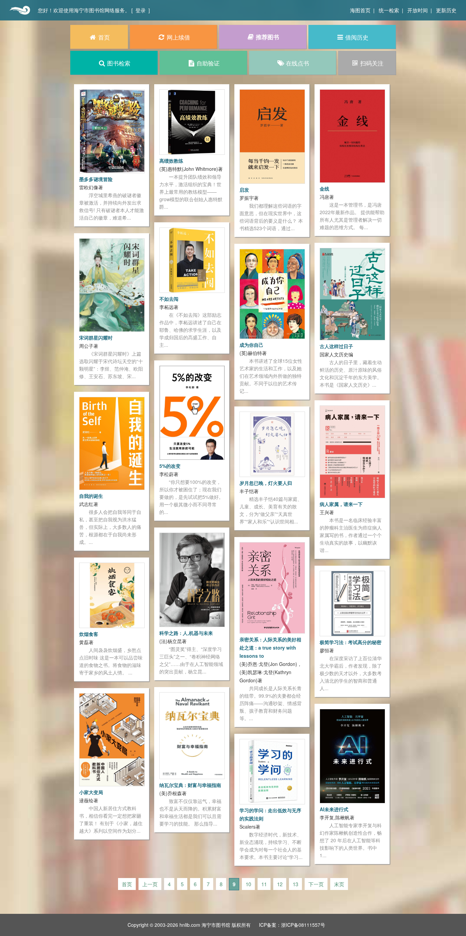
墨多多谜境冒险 (96, 179)
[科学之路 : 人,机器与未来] (192, 579)
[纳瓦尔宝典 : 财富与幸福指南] (192, 734)
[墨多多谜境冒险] (112, 130)
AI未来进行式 (334, 809)
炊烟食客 (88, 633)
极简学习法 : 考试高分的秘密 (350, 642)
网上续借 (178, 37)
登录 (140, 10)
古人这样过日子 (336, 346)
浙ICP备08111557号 (303, 924)
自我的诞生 (91, 495)
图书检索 (118, 63)
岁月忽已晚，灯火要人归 (265, 482)
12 (279, 884)
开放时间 (417, 10)
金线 (324, 188)
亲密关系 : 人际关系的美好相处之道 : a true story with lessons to (270, 647)
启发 (244, 189)
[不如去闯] (192, 259)
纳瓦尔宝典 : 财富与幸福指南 (190, 785)
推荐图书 (267, 37)
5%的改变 (169, 465)
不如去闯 (168, 298)
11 (264, 884)
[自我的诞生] (112, 442)
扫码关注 (371, 63)
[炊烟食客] (112, 594)
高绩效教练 (171, 160)
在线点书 (297, 63)
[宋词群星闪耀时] (112, 284)
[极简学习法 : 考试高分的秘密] (352, 602)
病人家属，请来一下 (341, 504)
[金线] (352, 135)
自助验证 (208, 63)
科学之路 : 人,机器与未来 (186, 632)
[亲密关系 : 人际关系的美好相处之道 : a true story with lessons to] (272, 587)
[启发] (272, 135)
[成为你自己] (272, 293)
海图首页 (360, 10)
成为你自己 (251, 344)
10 (248, 884)
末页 (339, 884)
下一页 (316, 884)
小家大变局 (91, 792)
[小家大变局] (112, 739)
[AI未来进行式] (352, 755)
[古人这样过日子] (352, 293)
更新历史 (446, 10)
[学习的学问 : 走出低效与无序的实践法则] (272, 771)
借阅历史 (356, 37)
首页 (19, 10)
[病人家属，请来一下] (352, 451)
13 (295, 884)
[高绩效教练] (192, 121)
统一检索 (389, 10)
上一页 (150, 884)
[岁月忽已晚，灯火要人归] (272, 443)
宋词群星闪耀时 (96, 337)
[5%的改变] (192, 411)
